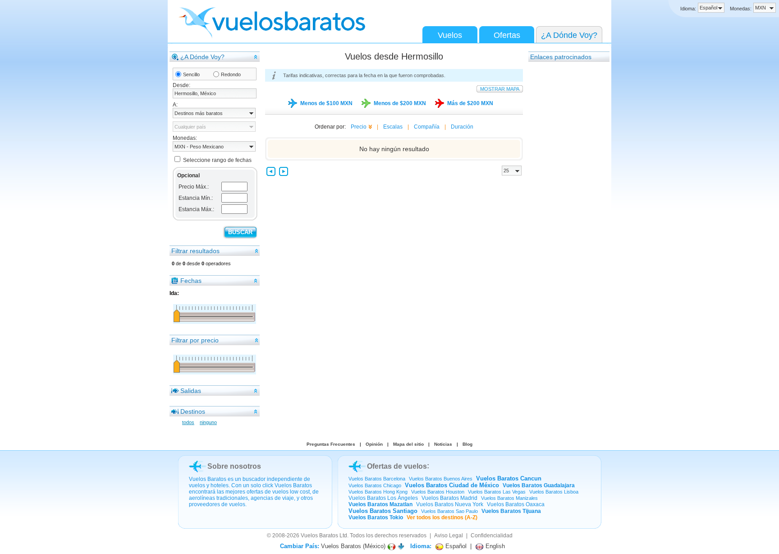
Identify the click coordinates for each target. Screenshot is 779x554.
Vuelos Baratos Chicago (374, 485)
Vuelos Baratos (319, 535)
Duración (462, 127)
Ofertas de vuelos (397, 466)
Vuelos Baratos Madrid (449, 498)
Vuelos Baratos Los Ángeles (383, 498)
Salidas (190, 390)
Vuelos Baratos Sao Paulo (449, 511)
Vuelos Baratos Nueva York (449, 504)
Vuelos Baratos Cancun (508, 478)
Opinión (374, 444)
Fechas (191, 280)
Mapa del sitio (408, 444)
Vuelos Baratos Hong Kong (378, 491)
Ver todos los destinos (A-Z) (442, 517)
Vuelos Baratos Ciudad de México (452, 485)
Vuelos (450, 35)
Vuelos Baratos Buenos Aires (440, 478)
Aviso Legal (448, 535)
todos (188, 422)
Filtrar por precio (195, 340)
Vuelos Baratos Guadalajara (539, 485)
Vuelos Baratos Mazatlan (380, 504)
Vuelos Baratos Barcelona (376, 478)
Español (455, 546)
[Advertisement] (564, 198)
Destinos (192, 411)
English (494, 546)
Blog (467, 444)
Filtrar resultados (195, 250)
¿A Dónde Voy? (569, 35)
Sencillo (191, 74)
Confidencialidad (492, 535)
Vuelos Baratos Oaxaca (516, 504)
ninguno (208, 422)
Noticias (443, 444)
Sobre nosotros (234, 466)
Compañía (427, 127)
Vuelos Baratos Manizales (509, 498)
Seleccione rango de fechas (217, 160)
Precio (359, 127)
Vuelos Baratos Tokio (375, 517)
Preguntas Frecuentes (331, 444)
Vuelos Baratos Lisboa (553, 491)
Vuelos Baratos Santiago (382, 511)
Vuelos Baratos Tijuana (511, 511)
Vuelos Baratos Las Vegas (497, 491)
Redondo (231, 74)
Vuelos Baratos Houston (437, 491)
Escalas (393, 127)
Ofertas (507, 35)
